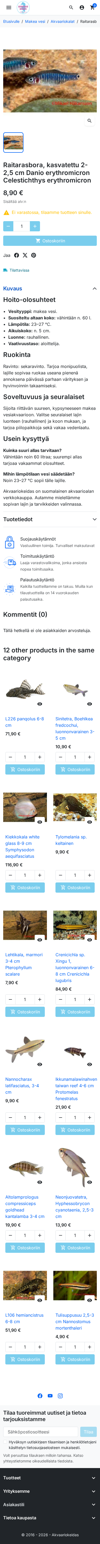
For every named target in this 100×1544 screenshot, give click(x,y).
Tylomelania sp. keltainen (71, 840)
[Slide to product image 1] (13, 142)
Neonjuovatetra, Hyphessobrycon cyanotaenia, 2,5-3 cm (74, 1206)
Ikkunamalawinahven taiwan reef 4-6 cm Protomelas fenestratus (76, 1088)
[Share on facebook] (17, 255)
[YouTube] (50, 1395)
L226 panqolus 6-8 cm (24, 722)
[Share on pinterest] (34, 255)
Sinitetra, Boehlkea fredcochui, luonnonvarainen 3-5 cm (74, 728)
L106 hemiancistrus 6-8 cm (24, 1318)
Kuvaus (12, 288)
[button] (71, 7)
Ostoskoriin (50, 240)
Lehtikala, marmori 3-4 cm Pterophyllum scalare (24, 964)
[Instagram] (60, 1395)
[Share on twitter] (25, 255)
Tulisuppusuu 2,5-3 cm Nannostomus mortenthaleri (74, 1321)
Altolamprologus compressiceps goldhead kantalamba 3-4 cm (25, 1206)
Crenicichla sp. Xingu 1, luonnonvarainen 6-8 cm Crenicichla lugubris (74, 967)
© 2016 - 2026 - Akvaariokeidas (50, 1534)
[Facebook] (40, 1395)
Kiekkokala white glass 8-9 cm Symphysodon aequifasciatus (22, 846)
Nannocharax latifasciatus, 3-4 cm (22, 1085)
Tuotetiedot (18, 519)
